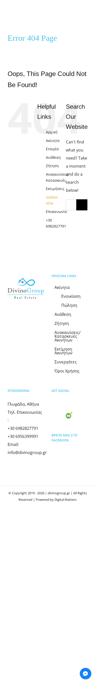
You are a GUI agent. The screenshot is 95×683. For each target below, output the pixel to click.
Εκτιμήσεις (55, 188)
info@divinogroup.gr (27, 452)
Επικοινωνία (56, 211)
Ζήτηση (52, 165)
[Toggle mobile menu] (85, 16)
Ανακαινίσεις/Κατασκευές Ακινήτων (67, 336)
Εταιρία (52, 148)
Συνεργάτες (65, 362)
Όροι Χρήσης (67, 371)
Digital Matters (65, 499)
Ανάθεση (53, 157)
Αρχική (52, 132)
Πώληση (69, 305)
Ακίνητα (53, 140)
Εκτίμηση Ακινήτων (63, 351)
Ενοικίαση (71, 296)
